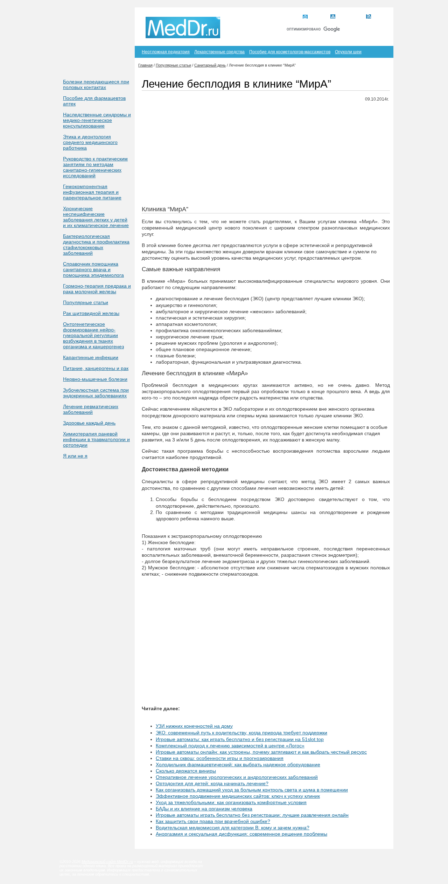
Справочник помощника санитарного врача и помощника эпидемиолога (93, 269)
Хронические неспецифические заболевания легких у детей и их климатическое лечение (96, 217)
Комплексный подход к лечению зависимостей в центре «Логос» (230, 745)
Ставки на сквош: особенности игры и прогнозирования (220, 758)
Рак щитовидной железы (91, 313)
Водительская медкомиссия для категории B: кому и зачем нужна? (232, 827)
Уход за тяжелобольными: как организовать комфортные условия (231, 802)
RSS (377, 17)
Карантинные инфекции (90, 357)
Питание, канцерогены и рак (95, 368)
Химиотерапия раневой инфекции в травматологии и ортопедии (96, 439)
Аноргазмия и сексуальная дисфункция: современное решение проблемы (241, 834)
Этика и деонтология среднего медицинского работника (90, 142)
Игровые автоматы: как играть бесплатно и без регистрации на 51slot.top (240, 739)
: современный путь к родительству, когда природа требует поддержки (241, 732)
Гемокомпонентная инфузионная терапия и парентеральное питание (92, 192)
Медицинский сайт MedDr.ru (107, 861)
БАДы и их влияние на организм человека (204, 808)
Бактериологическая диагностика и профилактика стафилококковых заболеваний (96, 244)
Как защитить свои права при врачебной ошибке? (213, 821)
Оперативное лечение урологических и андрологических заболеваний (237, 777)
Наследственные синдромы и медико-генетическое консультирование (97, 120)
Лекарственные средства (219, 51)
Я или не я (75, 456)
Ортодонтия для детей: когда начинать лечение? (212, 783)
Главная (318, 17)
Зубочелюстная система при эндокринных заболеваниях (96, 392)
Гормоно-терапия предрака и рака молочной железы (97, 288)
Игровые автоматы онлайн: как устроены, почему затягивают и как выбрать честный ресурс (261, 752)
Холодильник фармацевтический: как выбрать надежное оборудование (238, 764)
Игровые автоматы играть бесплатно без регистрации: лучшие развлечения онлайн (252, 815)
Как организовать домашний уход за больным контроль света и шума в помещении (252, 790)
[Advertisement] (265, 157)
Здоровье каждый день (89, 423)
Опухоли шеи (348, 51)
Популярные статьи (85, 302)
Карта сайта (349, 17)
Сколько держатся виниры (186, 771)
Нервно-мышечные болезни (95, 379)
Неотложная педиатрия (166, 51)
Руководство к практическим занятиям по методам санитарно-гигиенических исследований (95, 167)
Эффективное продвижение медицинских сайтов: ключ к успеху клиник (238, 796)
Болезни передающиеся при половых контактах (96, 84)
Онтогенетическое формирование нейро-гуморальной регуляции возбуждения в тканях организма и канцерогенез (93, 335)
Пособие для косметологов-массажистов (289, 51)
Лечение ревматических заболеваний (90, 409)
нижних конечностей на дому (194, 726)
